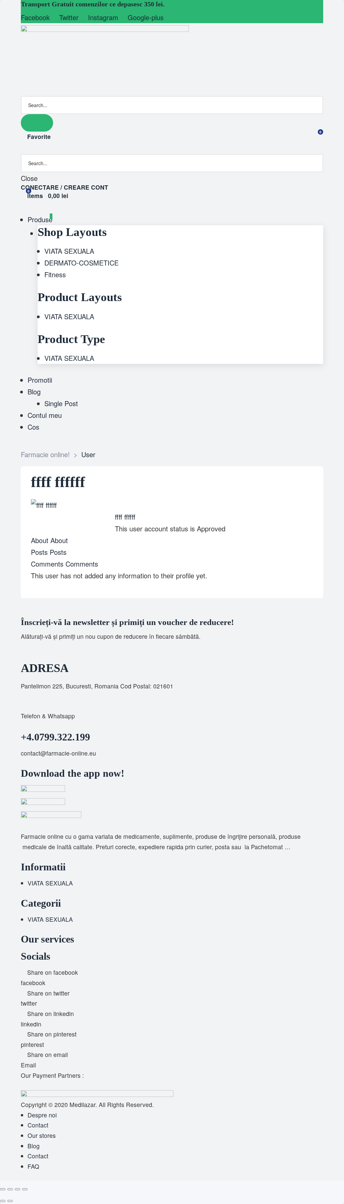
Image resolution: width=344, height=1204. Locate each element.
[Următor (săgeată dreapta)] (10, 1201)
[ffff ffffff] (44, 505)
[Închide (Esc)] (25, 1189)
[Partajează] (17, 1189)
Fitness (55, 274)
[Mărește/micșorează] (2, 1189)
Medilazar (82, 1104)
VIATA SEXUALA (69, 251)
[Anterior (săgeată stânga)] (2, 1201)
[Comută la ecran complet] (10, 1189)
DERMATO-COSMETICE (81, 263)
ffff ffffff (125, 517)
